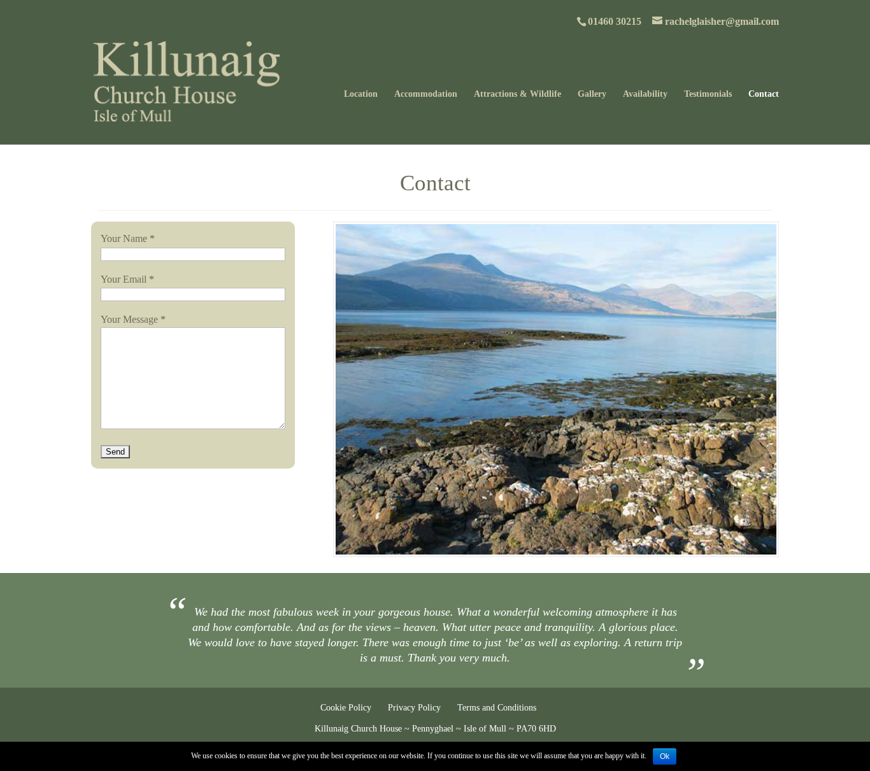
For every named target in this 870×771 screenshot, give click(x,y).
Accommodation (425, 94)
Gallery (592, 94)
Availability (645, 94)
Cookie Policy (345, 707)
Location (361, 94)
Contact (763, 94)
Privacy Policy (414, 707)
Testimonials (708, 94)
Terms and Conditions (496, 707)
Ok (664, 756)
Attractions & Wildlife (517, 94)
